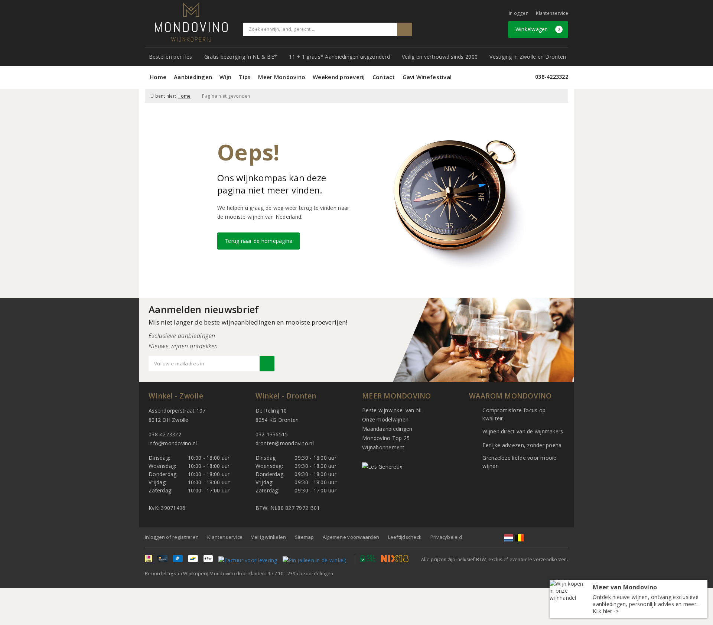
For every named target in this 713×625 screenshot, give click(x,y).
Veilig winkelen (268, 537)
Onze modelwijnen (385, 419)
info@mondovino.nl (173, 443)
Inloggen (518, 13)
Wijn (225, 77)
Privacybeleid (446, 537)
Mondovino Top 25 (386, 438)
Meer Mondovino (281, 77)
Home (158, 77)
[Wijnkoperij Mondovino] (191, 22)
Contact (383, 77)
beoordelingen (310, 573)
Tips (245, 77)
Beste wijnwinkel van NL (392, 410)
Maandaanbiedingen (387, 428)
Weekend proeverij (339, 77)
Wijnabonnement (383, 447)
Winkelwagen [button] (537, 29)
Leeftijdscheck (405, 537)
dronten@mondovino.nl (284, 443)
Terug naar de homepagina (258, 240)
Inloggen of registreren (172, 537)
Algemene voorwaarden (351, 537)
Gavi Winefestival (427, 77)
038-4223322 (551, 76)
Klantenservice (552, 13)
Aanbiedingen (193, 77)
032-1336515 (271, 434)
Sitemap (304, 537)
